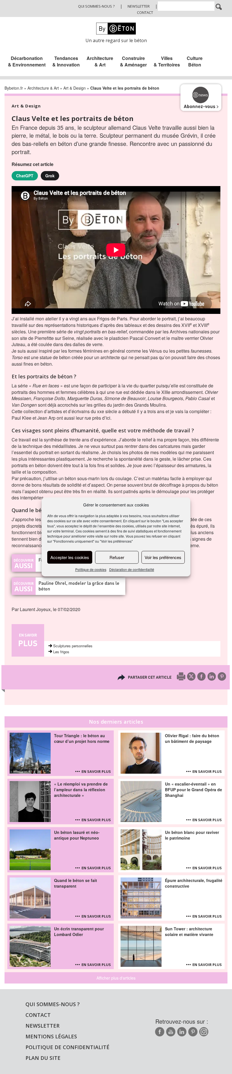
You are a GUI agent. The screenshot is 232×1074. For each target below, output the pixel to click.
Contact (145, 12)
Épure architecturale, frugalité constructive (193, 883)
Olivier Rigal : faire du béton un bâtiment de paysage (192, 738)
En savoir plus (96, 771)
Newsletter (139, 6)
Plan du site (43, 1058)
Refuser (116, 557)
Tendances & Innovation (66, 61)
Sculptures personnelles (73, 645)
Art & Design (74, 88)
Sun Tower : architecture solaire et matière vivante (189, 931)
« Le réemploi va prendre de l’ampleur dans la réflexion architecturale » (81, 789)
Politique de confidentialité (67, 1047)
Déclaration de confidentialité (131, 569)
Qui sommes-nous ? (96, 6)
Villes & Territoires (167, 61)
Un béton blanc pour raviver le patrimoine (192, 835)
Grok (50, 175)
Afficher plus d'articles (116, 978)
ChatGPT (24, 175)
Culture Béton (195, 61)
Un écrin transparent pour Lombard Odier (79, 931)
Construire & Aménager (133, 61)
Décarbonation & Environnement (27, 61)
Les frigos (61, 651)
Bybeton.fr (14, 88)
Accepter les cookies (69, 557)
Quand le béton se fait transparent (75, 883)
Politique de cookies (90, 569)
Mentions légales (51, 1036)
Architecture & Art (100, 61)
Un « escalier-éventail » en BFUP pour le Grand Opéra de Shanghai (193, 789)
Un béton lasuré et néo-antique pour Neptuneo (77, 835)
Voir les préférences (163, 557)
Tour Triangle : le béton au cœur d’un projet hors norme (81, 738)
